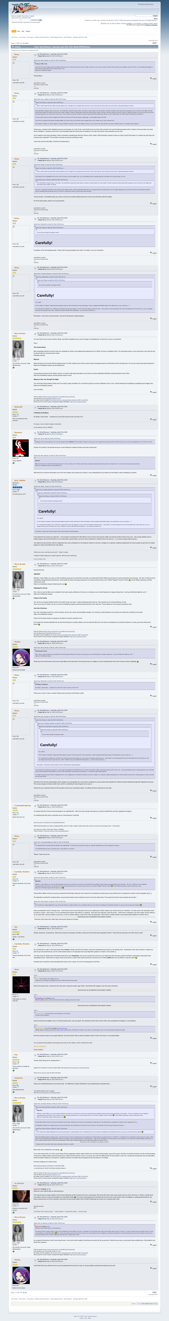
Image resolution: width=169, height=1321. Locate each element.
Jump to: (133, 1303)
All (21, 43)
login (27, 16)
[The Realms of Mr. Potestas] (13, 1212)
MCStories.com (105, 23)
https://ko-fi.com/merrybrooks (78, 401)
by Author (117, 23)
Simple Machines (92, 1316)
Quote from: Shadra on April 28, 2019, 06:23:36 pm (48, 164)
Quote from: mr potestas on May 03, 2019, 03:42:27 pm (49, 1223)
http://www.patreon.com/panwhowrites (78, 1067)
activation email (26, 17)
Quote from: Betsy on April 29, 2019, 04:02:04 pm (48, 486)
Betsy (16, 54)
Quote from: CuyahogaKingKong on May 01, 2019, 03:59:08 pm (51, 842)
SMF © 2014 (83, 1316)
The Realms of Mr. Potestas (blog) (43, 1211)
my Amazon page (44, 1073)
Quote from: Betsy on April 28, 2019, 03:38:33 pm (49, 102)
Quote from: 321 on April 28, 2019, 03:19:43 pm (47, 438)
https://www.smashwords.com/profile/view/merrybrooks (59, 396)
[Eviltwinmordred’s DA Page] (13, 1092)
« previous (151, 40)
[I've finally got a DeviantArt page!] (13, 939)
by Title (112, 23)
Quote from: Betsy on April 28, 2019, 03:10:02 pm (49, 227)
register (32, 16)
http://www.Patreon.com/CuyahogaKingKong (56, 831)
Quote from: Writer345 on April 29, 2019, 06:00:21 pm (49, 681)
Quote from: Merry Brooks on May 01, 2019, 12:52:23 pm (50, 647)
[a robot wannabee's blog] (13, 368)
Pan (16, 1055)
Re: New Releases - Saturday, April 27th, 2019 (52, 54)
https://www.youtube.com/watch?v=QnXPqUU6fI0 (49, 1166)
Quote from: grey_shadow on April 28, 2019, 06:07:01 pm (50, 99)
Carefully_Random (21, 872)
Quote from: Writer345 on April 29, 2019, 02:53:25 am (49, 224)
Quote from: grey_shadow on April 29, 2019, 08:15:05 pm (50, 716)
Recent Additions (127, 23)
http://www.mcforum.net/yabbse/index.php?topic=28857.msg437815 (69, 400)
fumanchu (18, 1078)
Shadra (17, 642)
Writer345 (18, 407)
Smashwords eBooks (71, 1211)
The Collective (137, 23)
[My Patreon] (13, 463)
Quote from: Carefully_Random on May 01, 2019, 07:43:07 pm (51, 1103)
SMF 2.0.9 (76, 1316)
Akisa (16, 969)
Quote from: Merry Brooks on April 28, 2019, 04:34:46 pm (50, 60)
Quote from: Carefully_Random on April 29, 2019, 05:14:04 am (51, 273)
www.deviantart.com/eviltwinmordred (50, 1092)
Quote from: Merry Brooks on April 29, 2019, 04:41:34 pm (50, 455)
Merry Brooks (20, 333)
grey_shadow (19, 480)
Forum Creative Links (40, 559)
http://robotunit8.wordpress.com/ (52, 398)
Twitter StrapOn (59, 1211)
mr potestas (19, 1183)
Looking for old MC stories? (150, 23)
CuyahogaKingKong (22, 805)
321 (15, 927)
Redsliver (18, 432)
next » (156, 40)
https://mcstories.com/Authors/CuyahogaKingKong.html (49, 822)
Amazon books (83, 1211)
